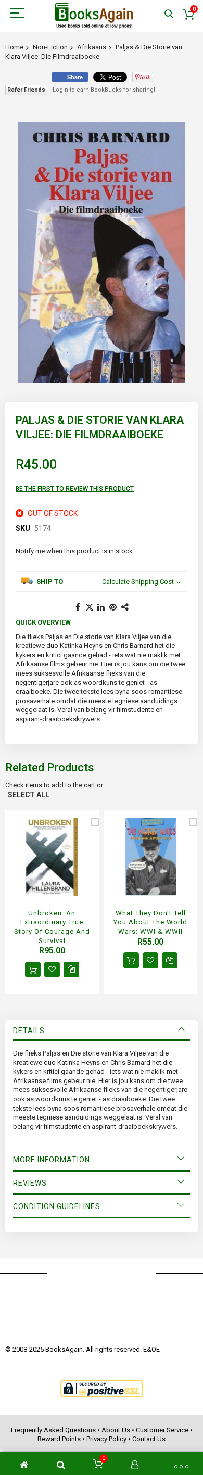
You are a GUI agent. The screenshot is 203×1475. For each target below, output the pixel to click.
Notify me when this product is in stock (74, 551)
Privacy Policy (106, 1439)
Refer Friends (26, 89)
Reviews (30, 1183)
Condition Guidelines (56, 1206)
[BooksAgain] (94, 16)
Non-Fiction (50, 47)
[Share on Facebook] (77, 607)
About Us (116, 1430)
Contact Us (149, 1439)
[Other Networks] (125, 607)
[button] (52, 969)
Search (169, 14)
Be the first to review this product (75, 488)
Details (29, 1030)
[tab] (101, 1030)
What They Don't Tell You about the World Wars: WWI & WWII (150, 922)
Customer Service (162, 1430)
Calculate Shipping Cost (138, 582)
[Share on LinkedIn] (101, 607)
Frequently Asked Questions (53, 1430)
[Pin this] (113, 607)
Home (14, 47)
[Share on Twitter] (89, 607)
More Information (51, 1159)
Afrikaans (91, 47)
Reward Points (59, 1439)
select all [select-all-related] (28, 795)
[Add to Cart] (33, 969)
